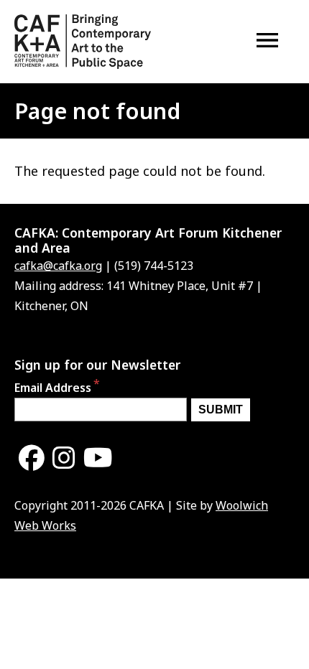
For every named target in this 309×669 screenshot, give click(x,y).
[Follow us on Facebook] (32, 458)
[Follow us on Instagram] (63, 458)
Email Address (52, 388)
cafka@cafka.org (58, 265)
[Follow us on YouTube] (98, 458)
